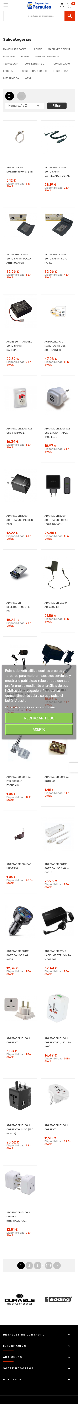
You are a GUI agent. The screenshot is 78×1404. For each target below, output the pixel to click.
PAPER (25, 56)
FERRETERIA (60, 71)
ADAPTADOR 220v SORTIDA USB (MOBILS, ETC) (19, 520)
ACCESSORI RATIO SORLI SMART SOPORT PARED (58, 258)
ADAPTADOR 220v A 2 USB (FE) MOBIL (19, 430)
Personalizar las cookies (41, 707)
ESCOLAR (8, 71)
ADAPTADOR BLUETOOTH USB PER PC (18, 607)
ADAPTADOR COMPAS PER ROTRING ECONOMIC (18, 781)
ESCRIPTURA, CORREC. (34, 71)
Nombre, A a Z (25, 105)
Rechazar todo (39, 718)
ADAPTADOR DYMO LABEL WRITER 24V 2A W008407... (58, 955)
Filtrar (57, 106)
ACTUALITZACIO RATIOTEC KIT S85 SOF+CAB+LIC (55, 345)
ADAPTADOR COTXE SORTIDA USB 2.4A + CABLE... (57, 868)
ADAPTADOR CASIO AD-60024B (56, 604)
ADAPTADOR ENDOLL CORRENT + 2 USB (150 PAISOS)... (19, 1129)
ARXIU (28, 78)
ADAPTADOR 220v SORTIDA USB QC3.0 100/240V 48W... (56, 520)
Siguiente (57, 1265)
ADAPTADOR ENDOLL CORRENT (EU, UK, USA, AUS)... (58, 1042)
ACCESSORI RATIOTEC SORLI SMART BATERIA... (19, 345)
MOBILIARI (9, 56)
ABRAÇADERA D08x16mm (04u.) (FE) (19, 169)
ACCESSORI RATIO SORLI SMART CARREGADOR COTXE (57, 171)
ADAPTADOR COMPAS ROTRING (57, 779)
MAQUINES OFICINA (59, 49)
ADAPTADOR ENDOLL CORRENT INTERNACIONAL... (18, 1216)
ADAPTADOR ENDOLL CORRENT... (57, 1127)
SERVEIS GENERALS (47, 56)
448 (48, 1265)
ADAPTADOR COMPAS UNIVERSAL (18, 866)
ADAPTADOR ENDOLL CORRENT (18, 1040)
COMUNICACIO (61, 63)
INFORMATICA (11, 78)
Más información (15, 707)
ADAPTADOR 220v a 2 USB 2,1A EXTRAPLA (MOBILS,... (57, 432)
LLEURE (37, 49)
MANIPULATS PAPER (14, 49)
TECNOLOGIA (10, 63)
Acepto (39, 729)
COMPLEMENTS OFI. (36, 63)
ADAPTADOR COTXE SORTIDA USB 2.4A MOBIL (17, 955)
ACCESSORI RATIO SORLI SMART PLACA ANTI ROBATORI (18, 258)
